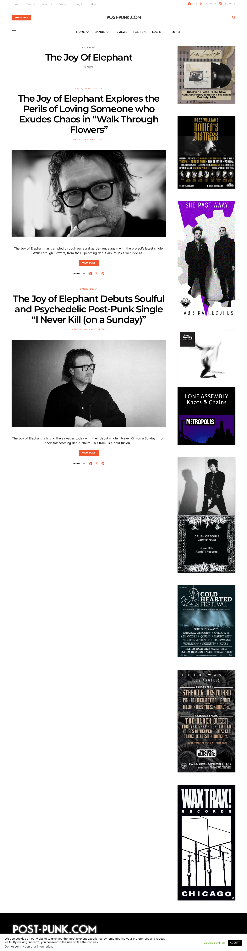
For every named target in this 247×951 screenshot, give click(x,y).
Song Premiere (93, 88)
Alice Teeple (97, 139)
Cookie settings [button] (214, 944)
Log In (79, 4)
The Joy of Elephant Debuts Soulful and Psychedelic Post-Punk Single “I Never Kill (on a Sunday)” (88, 309)
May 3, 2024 (79, 139)
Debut (93, 289)
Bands (30, 4)
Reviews (47, 4)
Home (15, 4)
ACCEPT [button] (235, 944)
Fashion (64, 4)
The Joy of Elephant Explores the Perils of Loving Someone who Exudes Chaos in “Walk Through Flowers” (88, 114)
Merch (94, 4)
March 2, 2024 (79, 329)
